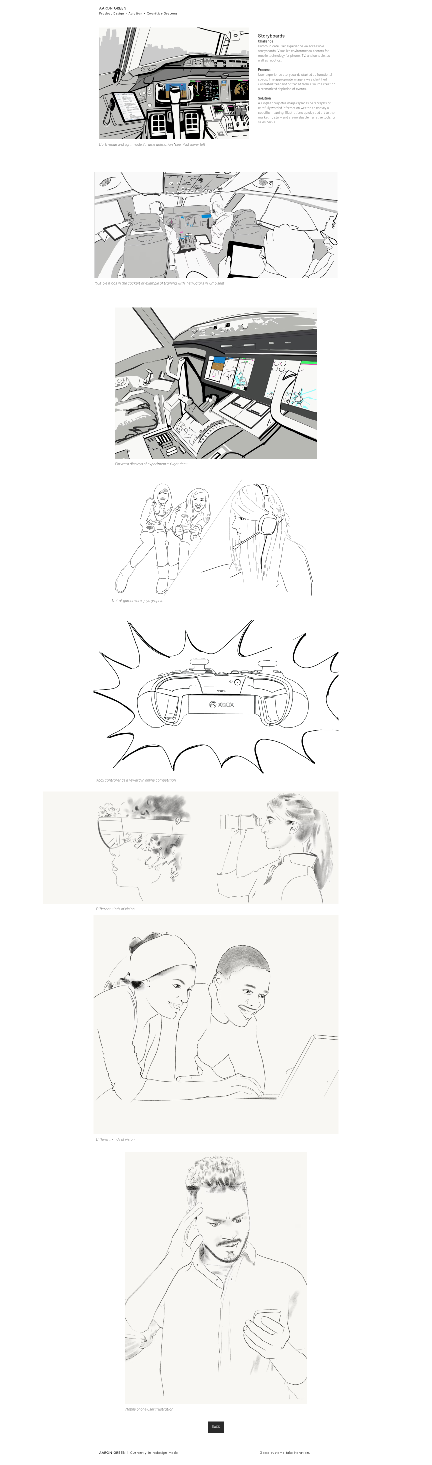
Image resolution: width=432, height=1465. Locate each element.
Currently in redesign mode (154, 1452)
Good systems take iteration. (285, 1452)
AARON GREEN (112, 1452)
